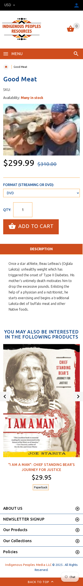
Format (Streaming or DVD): (28, 185)
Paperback (40, 487)
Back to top (39, 582)
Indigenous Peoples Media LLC (28, 565)
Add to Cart (35, 226)
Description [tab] (41, 249)
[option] (41, 130)
